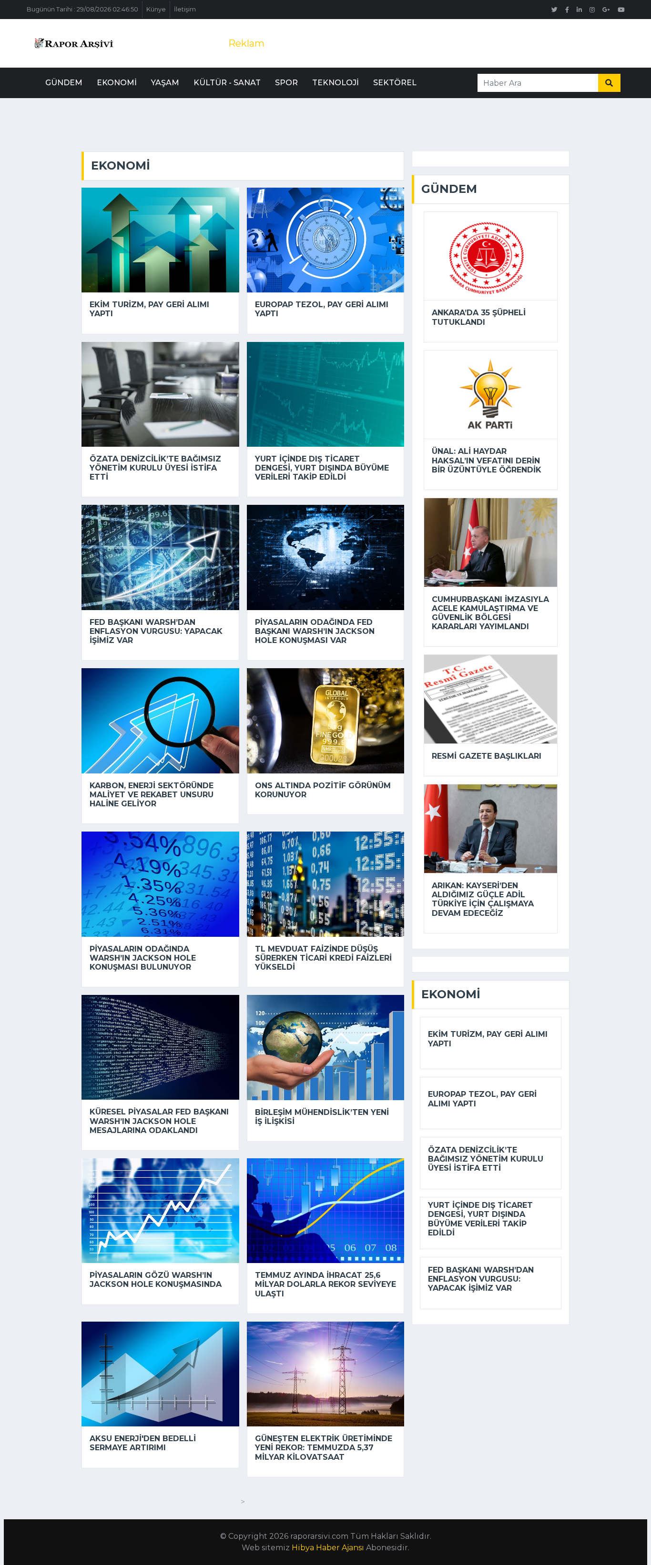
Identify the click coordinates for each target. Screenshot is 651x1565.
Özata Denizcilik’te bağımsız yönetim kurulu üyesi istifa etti (155, 468)
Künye (156, 9)
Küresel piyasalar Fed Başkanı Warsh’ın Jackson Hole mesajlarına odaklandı (159, 1120)
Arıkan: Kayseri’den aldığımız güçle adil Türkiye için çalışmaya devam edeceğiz (483, 899)
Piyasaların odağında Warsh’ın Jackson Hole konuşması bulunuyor (143, 958)
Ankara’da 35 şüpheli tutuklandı (479, 317)
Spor (286, 82)
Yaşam (165, 82)
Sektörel (395, 82)
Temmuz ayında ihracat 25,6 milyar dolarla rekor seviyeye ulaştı (325, 1284)
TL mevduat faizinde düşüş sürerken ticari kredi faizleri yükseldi (323, 958)
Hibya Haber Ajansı (328, 1547)
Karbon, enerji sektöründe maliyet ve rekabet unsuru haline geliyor (152, 794)
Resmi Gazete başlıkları (486, 756)
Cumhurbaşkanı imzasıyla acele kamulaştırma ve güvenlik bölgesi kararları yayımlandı (490, 613)
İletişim (185, 9)
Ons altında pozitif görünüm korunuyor (323, 790)
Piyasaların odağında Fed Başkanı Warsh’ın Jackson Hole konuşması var (315, 631)
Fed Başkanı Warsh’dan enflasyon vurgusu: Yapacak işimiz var (156, 631)
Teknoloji (335, 82)
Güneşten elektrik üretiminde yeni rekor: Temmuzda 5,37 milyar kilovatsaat (323, 1447)
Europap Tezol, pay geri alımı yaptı (321, 309)
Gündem (63, 82)
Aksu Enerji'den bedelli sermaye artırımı (143, 1443)
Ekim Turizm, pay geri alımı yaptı (149, 309)
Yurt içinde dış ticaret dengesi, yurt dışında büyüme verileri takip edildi (322, 468)
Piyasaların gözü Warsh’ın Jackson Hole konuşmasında (156, 1280)
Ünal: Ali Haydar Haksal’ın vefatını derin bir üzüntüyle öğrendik (486, 460)
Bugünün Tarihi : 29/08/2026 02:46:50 (82, 9)
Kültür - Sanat (227, 82)
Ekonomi (117, 82)
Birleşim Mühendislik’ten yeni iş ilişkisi (322, 1117)
